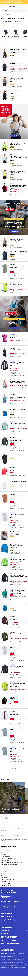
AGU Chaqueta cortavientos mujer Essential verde (18, 634)
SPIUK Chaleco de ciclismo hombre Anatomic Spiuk (18, 482)
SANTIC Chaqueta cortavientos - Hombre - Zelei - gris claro (17, 424)
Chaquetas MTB (5, 866)
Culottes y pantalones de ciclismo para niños (11, 862)
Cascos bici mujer (5, 881)
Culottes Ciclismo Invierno (7, 879)
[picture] (4, 53)
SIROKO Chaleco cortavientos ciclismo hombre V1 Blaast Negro (17, 64)
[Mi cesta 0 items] (25, 6)
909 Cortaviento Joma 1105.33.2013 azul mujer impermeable (18, 410)
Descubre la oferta (14, 231)
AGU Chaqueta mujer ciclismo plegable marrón (17, 618)
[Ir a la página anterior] (9, 768)
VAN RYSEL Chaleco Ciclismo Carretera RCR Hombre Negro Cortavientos (17, 92)
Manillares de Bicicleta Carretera (9, 864)
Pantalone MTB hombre (6, 883)
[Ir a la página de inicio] (12, 6)
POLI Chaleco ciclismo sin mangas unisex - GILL (18, 336)
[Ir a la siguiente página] (18, 768)
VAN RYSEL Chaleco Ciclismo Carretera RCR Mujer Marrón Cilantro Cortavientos (16, 239)
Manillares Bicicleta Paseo (7, 870)
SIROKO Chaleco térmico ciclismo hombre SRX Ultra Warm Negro (18, 186)
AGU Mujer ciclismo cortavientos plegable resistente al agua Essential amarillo (17, 685)
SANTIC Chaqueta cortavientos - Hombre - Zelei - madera (17, 440)
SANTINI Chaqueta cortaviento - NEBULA (17, 470)
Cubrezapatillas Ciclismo (7, 860)
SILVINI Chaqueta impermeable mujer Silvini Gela (17, 363)
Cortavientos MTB (5, 849)
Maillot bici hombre (5, 852)
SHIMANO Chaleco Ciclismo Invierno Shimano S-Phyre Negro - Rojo (18, 252)
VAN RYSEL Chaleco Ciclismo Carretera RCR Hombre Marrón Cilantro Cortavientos (17, 78)
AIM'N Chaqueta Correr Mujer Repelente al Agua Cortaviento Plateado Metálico (17, 533)
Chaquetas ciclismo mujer (15, 37)
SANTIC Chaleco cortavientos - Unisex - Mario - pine (17, 266)
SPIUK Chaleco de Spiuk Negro (17, 454)
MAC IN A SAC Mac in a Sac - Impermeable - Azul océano (16, 545)
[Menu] (2, 6)
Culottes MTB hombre (6, 885)
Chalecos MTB (4, 877)
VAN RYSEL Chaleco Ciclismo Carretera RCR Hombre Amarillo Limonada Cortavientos (17, 171)
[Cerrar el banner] (26, 2)
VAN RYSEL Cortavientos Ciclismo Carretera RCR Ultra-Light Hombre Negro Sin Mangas (18, 51)
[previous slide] (2, 817)
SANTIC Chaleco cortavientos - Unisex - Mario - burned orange (17, 496)
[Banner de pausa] (24, 2)
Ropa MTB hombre (5, 854)
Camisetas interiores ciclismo (8, 858)
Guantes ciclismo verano (7, 875)
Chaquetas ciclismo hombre (6, 37)
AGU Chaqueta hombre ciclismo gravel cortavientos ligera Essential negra (18, 576)
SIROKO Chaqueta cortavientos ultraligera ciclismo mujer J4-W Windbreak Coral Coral (17, 382)
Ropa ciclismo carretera (7, 856)
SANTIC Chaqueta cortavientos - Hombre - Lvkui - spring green (17, 560)
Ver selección (14, 135)
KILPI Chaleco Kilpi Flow (15, 349)
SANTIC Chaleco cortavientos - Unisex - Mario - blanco (17, 515)
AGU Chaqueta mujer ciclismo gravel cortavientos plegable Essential (17, 668)
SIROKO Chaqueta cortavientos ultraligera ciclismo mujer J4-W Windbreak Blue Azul (17, 397)
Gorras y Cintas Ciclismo (7, 873)
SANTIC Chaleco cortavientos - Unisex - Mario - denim (17, 730)
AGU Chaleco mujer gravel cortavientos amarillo (16, 285)
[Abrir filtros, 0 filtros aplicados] (3, 43)
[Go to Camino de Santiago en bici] (23, 811)
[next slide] (6, 817)
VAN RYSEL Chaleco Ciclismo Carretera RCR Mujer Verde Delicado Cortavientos (18, 157)
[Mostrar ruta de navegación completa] (1, 14)
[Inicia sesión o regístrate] (22, 6)
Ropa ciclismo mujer (6, 871)
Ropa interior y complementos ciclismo (10, 850)
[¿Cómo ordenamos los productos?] (2, 47)
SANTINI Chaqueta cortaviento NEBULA (17, 699)
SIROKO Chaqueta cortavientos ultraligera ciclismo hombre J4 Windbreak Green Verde (17, 592)
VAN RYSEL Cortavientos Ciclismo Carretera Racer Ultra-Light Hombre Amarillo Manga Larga (18, 143)
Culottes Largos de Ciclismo (7, 868)
